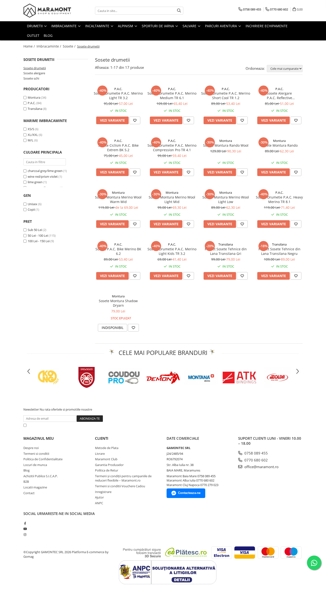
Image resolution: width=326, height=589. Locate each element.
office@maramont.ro (261, 466)
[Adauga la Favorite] (134, 120)
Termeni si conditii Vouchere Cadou (120, 486)
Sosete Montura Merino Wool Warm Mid (118, 199)
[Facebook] (24, 523)
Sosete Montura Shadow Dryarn (118, 303)
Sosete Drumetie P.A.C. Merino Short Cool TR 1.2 (225, 95)
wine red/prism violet (43, 176)
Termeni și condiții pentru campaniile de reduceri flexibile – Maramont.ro (123, 478)
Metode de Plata (106, 448)
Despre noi (31, 448)
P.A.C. (32, 103)
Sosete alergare (34, 73)
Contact (29, 493)
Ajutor (99, 497)
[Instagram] (24, 534)
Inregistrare (103, 492)
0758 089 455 (255, 453)
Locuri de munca (35, 465)
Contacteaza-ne (189, 493)
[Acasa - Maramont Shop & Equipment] (47, 11)
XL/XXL (33, 135)
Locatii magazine (35, 487)
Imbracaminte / (49, 46)
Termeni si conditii (36, 453)
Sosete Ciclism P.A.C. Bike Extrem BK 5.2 (118, 147)
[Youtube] (24, 529)
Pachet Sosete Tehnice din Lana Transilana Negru (279, 251)
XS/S (31, 129)
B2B (26, 481)
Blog (48, 35)
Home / (29, 46)
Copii (32, 209)
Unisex (33, 204)
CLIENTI (101, 438)
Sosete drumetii (34, 68)
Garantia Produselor (109, 465)
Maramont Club (106, 459)
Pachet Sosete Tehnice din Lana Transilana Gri (226, 251)
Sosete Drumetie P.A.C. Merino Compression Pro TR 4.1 (171, 147)
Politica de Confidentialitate (150, 425)
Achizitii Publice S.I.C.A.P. (40, 476)
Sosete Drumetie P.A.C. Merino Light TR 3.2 (118, 95)
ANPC (99, 503)
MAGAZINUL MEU (38, 438)
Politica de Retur (106, 470)
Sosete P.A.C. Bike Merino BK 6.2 (118, 251)
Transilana (35, 109)
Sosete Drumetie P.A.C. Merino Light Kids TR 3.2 (171, 251)
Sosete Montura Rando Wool (225, 145)
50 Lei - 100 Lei (38, 235)
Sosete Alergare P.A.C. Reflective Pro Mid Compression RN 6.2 (279, 95)
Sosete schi (31, 78)
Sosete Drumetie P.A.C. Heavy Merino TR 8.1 (279, 199)
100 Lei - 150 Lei (39, 241)
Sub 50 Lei (35, 230)
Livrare (100, 453)
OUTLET (33, 35)
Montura (34, 97)
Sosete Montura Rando (279, 145)
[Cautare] (179, 11)
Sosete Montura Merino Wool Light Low (225, 199)
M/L (30, 140)
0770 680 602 (255, 460)
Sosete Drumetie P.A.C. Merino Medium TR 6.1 (171, 95)
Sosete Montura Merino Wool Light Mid (172, 199)
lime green (35, 182)
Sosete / (69, 46)
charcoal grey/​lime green (45, 171)
